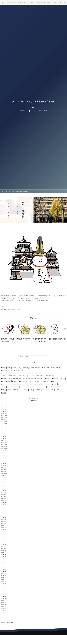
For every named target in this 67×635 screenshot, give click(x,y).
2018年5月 (2, 608)
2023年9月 (2, 475)
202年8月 (2, 614)
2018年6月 (2, 606)
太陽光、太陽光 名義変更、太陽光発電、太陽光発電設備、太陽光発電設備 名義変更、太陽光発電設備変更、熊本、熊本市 (23, 373)
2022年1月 (2, 517)
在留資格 (8, 381)
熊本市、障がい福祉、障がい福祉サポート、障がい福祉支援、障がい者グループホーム (34, 381)
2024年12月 (3, 444)
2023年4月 (2, 486)
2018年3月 (2, 612)
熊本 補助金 (61, 384)
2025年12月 (3, 419)
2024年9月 (2, 450)
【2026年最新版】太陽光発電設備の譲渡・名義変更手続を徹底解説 (55, 339)
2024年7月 (2, 454)
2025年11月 (3, 421)
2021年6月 (2, 531)
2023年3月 (2, 488)
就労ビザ (53, 381)
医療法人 (3, 389)
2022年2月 (2, 515)
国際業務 (54, 384)
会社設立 (14, 367)
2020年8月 (2, 552)
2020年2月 (2, 565)
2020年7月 (2, 554)
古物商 (52, 389)
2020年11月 (3, 546)
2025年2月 (2, 440)
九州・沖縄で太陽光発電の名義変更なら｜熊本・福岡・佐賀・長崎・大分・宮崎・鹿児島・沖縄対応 (39, 340)
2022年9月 (2, 500)
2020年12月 (3, 544)
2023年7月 (2, 479)
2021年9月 (2, 525)
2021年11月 (3, 521)
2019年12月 (3, 569)
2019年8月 (2, 577)
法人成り (26, 389)
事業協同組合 (38, 389)
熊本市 (9, 367)
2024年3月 (2, 463)
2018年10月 (3, 598)
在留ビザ (63, 378)
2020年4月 (2, 560)
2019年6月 (2, 581)
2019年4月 (2, 585)
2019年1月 (2, 592)
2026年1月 (2, 417)
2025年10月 (3, 423)
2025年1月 (2, 442)
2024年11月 (3, 446)
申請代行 (48, 384)
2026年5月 (2, 409)
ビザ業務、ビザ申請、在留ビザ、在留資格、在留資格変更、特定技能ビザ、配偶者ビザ (45, 367)
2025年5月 (2, 434)
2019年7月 (2, 579)
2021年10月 (3, 523)
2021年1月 (2, 542)
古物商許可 (4, 392)
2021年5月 (2, 533)
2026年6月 (2, 407)
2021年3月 (2, 538)
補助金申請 (16, 389)
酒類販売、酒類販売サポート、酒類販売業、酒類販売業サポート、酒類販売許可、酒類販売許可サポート (19, 384)
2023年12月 (3, 469)
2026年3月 (2, 413)
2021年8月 (2, 527)
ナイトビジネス (45, 389)
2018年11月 (3, 596)
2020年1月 (2, 567)
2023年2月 (2, 490)
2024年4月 (2, 461)
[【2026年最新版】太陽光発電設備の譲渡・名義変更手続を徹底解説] (55, 329)
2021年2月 (2, 540)
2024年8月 (2, 452)
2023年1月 (2, 492)
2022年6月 (2, 506)
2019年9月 (2, 575)
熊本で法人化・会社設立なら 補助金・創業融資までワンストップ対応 (23, 339)
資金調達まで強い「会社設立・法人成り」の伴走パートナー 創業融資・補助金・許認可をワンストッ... (8, 340)
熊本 (19, 367)
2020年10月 (3, 548)
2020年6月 (2, 556)
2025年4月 (2, 436)
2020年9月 (2, 550)
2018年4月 (2, 610)
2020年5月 (2, 558)
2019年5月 (2, 583)
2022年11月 (3, 496)
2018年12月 (3, 594)
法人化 (3, 381)
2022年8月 (2, 502)
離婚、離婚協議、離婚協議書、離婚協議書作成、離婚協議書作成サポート (14, 375)
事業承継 (57, 389)
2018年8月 (2, 602)
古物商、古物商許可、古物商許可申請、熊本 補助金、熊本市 (12, 370)
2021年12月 (3, 519)
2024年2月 (2, 465)
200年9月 (2, 617)
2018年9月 (2, 600)
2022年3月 (2, 513)
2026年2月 (2, 415)
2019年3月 (2, 587)
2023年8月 (2, 477)
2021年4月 (2, 535)
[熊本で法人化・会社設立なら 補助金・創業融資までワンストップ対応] (23, 329)
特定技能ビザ (42, 384)
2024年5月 (2, 459)
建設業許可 (10, 389)
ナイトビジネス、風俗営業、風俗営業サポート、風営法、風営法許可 (41, 375)
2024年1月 (2, 467)
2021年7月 (2, 529)
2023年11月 (3, 471)
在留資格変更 (15, 381)
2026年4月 (2, 411)
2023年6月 (2, 481)
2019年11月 (3, 571)
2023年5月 (2, 484)
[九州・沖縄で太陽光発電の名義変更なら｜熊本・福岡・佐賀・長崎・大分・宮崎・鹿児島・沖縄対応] (39, 329)
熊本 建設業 (48, 378)
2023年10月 (3, 473)
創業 (21, 389)
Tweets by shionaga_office (7, 622)
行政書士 (3, 367)
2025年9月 (2, 425)
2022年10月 (3, 498)
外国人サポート (25, 367)
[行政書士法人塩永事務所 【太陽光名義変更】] (3, 2)
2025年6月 (2, 432)
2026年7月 (2, 405)
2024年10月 (3, 448)
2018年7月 (2, 604)
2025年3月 (2, 438)
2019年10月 (3, 573)
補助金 (32, 389)
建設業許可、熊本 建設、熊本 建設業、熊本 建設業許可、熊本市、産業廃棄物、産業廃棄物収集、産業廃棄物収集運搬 (22, 378)
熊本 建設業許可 (56, 378)
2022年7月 (2, 504)
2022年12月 (3, 494)
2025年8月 (2, 427)
